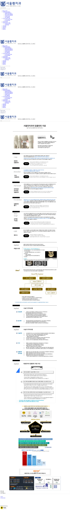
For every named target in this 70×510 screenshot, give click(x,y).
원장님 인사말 (4, 10)
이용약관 (1, 496)
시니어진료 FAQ (7, 20)
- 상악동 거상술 (7, 16)
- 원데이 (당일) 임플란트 (9, 14)
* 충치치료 (4, 25)
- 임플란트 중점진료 (8, 12)
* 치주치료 (4, 26)
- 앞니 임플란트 (7, 17)
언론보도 (4, 28)
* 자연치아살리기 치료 (6, 22)
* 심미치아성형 (5, 21)
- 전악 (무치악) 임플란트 (9, 15)
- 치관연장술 (7, 24)
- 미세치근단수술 (7, 23)
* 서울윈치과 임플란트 (6, 11)
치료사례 (4, 29)
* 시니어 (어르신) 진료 (6, 18)
